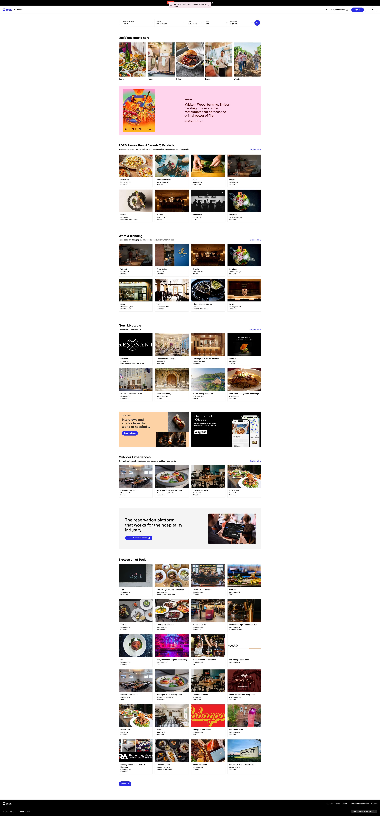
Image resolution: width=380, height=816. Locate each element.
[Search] (257, 23)
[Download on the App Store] (208, 432)
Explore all (254, 149)
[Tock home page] (7, 9)
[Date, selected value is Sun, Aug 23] (201, 23)
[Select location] (184, 23)
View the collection (193, 121)
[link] (136, 170)
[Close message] (208, 5)
